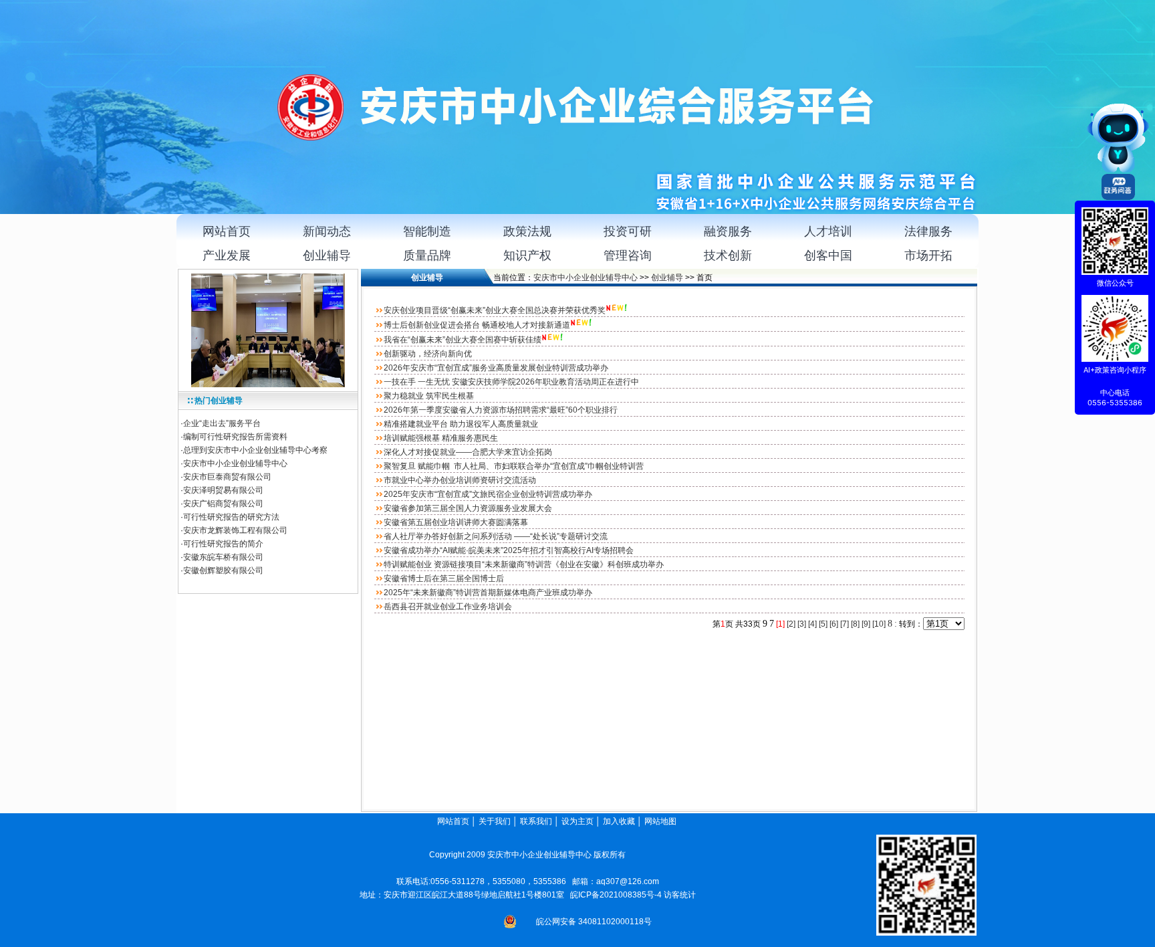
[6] (833, 624)
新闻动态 (327, 231)
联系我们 (536, 821)
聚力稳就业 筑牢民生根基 (429, 396)
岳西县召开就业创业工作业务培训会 (448, 606)
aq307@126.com (627, 881)
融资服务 (728, 231)
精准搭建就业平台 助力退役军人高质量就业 (461, 424)
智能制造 (427, 231)
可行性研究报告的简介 (223, 543)
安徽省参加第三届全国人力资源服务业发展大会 (468, 508)
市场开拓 (928, 255)
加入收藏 (619, 821)
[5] (823, 624)
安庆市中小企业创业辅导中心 (235, 463)
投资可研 (628, 231)
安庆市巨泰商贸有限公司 (227, 477)
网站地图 (661, 821)
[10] (879, 624)
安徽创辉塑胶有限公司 (223, 570)
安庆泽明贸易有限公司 (223, 490)
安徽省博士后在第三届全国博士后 (444, 578)
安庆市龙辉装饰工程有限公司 (235, 530)
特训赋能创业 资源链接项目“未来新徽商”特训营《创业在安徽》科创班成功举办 (524, 564)
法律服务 (928, 231)
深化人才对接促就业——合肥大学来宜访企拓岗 (468, 452)
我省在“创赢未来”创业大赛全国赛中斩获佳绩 (462, 339)
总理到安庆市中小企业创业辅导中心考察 (255, 450)
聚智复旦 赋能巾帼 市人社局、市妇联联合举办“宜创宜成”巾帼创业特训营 (514, 466)
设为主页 (577, 821)
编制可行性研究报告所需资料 (235, 436)
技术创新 (728, 255)
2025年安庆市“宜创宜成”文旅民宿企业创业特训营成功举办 (488, 494)
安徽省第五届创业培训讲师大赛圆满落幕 (456, 522)
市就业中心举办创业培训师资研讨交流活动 (460, 480)
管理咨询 (628, 255)
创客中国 (828, 255)
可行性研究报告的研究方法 (231, 517)
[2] (791, 624)
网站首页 (227, 231)
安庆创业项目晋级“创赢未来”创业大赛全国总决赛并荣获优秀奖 (495, 310)
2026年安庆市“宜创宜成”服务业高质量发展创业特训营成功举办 (496, 368)
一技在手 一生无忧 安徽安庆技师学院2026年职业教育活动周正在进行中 (511, 382)
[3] (801, 624)
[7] (844, 624)
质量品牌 (427, 255)
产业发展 (227, 255)
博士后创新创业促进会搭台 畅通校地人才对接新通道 (477, 325)
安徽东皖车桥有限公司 (223, 557)
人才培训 (828, 231)
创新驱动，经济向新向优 (428, 353)
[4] (812, 624)
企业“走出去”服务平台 (222, 423)
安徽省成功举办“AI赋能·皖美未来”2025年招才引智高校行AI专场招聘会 (509, 550)
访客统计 (680, 895)
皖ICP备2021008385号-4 (616, 895)
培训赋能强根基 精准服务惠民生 (441, 438)
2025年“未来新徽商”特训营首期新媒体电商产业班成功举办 (488, 592)
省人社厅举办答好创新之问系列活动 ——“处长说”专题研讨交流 (496, 536)
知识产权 (527, 255)
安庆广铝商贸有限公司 (223, 503)
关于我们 (495, 821)
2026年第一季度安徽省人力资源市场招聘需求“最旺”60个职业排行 (501, 410)
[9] (866, 624)
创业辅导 (327, 255)
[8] (855, 624)
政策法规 (527, 231)
